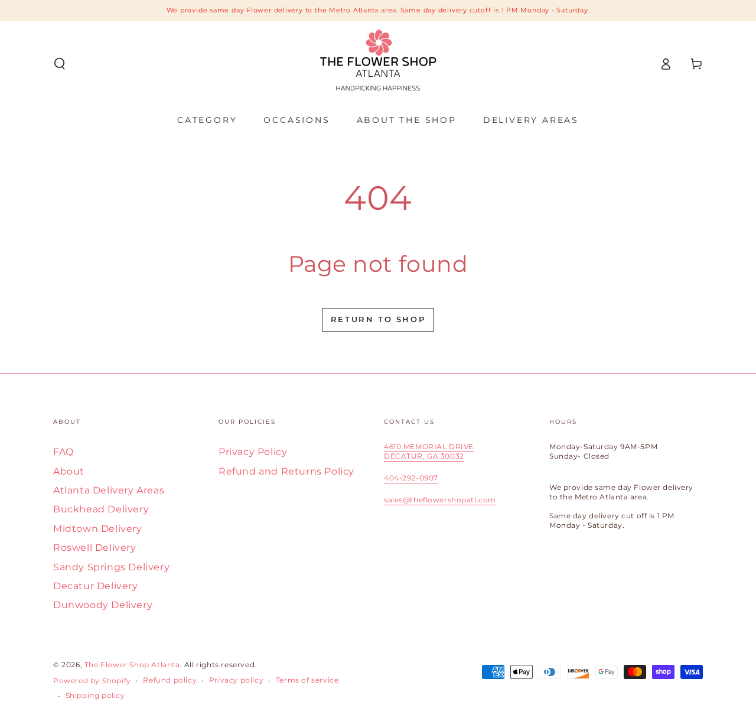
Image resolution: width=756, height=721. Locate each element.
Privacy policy (236, 679)
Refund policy (170, 679)
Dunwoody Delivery (102, 604)
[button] (59, 64)
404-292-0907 (411, 477)
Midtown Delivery (97, 528)
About (68, 471)
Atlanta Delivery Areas (108, 490)
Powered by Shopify (92, 680)
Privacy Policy (253, 451)
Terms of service (307, 679)
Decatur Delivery (95, 586)
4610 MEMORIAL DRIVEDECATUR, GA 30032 (429, 451)
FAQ (63, 451)
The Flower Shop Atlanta (132, 664)
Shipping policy (95, 695)
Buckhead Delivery (101, 509)
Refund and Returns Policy (286, 471)
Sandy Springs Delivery (111, 567)
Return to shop (378, 319)
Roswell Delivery (94, 547)
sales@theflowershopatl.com (440, 499)
